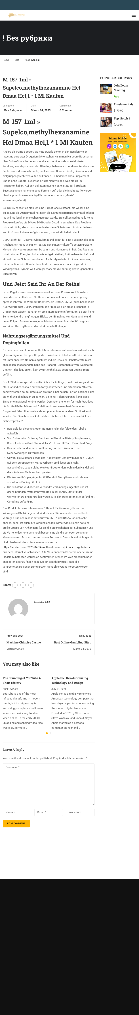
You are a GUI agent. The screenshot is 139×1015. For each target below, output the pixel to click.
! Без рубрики (32, 60)
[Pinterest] (31, 585)
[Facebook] (15, 585)
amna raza (42, 601)
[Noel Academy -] (16, 15)
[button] (47, 733)
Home (6, 60)
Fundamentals (123, 104)
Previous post (15, 635)
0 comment (67, 110)
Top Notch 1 (122, 118)
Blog (17, 60)
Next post (85, 635)
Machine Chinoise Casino (24, 642)
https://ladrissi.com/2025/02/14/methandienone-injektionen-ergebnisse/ (46, 547)
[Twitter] (23, 585)
